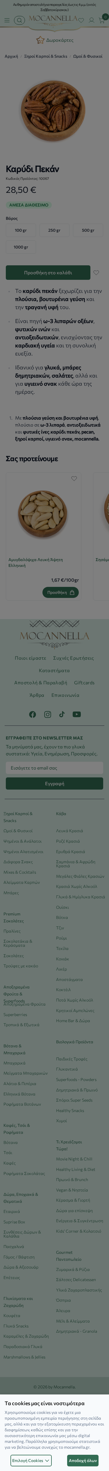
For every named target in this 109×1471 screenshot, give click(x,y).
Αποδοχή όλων (83, 1460)
